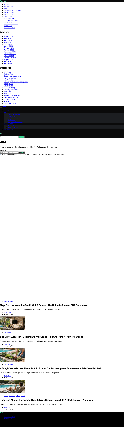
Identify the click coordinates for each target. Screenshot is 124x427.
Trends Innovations (11, 24)
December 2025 (10, 52)
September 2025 (10, 58)
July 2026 (7, 38)
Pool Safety (8, 16)
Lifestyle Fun (9, 18)
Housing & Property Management (16, 82)
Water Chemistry (10, 12)
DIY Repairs (8, 22)
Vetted (6, 4)
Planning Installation (12, 20)
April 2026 (8, 44)
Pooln (2, 1)
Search (21, 137)
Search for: (3, 135)
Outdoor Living (9, 14)
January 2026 (9, 50)
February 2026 (9, 48)
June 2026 (8, 40)
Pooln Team (7, 312)
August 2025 (8, 60)
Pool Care (7, 8)
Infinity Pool (8, 84)
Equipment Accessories (12, 10)
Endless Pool (8, 74)
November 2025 (10, 54)
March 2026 (8, 46)
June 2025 (8, 63)
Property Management (12, 95)
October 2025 (9, 56)
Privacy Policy (9, 28)
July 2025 (7, 62)
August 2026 (8, 36)
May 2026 (7, 42)
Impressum (8, 26)
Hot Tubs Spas (9, 6)
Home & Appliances (11, 78)
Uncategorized (9, 99)
